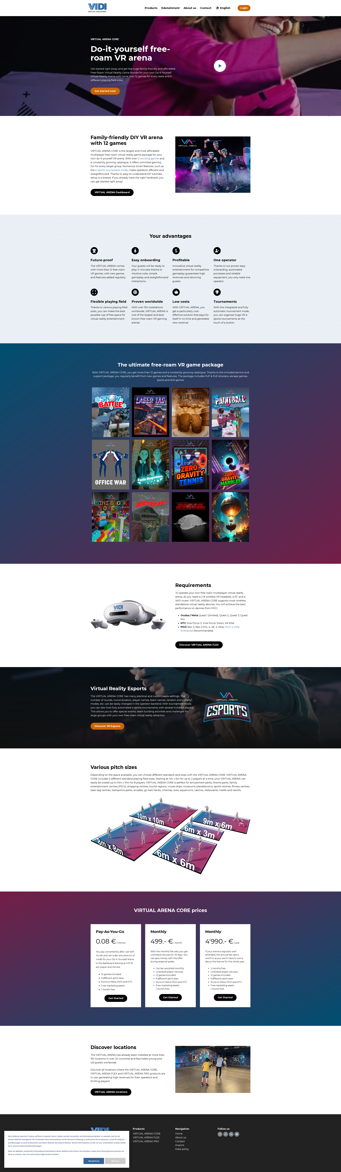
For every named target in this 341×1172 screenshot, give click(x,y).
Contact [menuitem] (180, 1141)
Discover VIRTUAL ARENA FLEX (199, 644)
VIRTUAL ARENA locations (111, 1092)
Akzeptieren (93, 1161)
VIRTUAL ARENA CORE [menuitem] (147, 1133)
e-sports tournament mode (111, 170)
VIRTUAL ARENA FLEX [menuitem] (146, 1137)
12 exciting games (148, 158)
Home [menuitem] (179, 1133)
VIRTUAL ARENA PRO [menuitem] (146, 1141)
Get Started (115, 998)
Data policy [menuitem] (182, 1149)
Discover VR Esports (107, 726)
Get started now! (105, 91)
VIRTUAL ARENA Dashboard (112, 192)
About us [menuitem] (180, 1137)
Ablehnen (115, 1161)
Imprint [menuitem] (179, 1145)
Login (244, 8)
